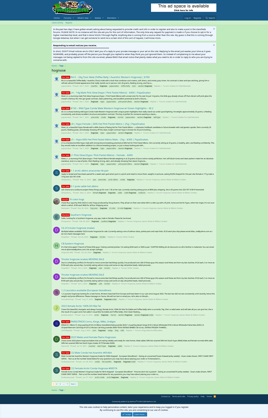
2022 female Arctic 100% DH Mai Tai (81, 306)
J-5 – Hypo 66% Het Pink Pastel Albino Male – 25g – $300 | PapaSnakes (105, 139)
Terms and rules (178, 396)
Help (202, 396)
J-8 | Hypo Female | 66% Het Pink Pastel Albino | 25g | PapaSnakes (103, 123)
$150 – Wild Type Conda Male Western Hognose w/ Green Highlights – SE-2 (107, 108)
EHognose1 (66, 221)
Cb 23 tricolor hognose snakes (78, 228)
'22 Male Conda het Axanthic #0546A (87, 352)
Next (73, 384)
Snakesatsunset (67, 361)
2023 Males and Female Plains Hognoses (89, 337)
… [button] (63, 384)
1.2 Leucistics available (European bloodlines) (86, 290)
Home (57, 17)
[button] (73, 18)
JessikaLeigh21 (67, 315)
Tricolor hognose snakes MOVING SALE (82, 259)
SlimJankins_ (66, 179)
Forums (67, 17)
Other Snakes (128, 237)
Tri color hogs (73, 199)
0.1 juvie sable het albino (80, 186)
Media (98, 17)
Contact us (165, 396)
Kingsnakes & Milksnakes (151, 330)
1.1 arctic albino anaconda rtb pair (85, 170)
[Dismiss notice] (213, 29)
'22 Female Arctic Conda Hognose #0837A (89, 368)
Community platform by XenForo (134, 401)
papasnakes (66, 86)
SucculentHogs (67, 299)
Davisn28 (65, 346)
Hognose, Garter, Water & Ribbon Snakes (169, 179)
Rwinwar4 (65, 208)
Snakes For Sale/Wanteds (180, 86)
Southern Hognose (77, 214)
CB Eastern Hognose (72, 243)
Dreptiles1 (65, 237)
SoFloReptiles (66, 330)
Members (111, 17)
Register (68, 22)
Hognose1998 (67, 252)
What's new (82, 17)
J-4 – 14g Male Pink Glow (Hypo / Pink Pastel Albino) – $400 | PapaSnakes (106, 92)
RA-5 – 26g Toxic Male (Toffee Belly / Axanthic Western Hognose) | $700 (106, 77)
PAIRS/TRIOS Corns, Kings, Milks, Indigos (89, 321)
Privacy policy (193, 396)
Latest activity (57, 22)
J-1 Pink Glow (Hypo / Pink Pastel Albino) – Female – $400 (97, 155)
